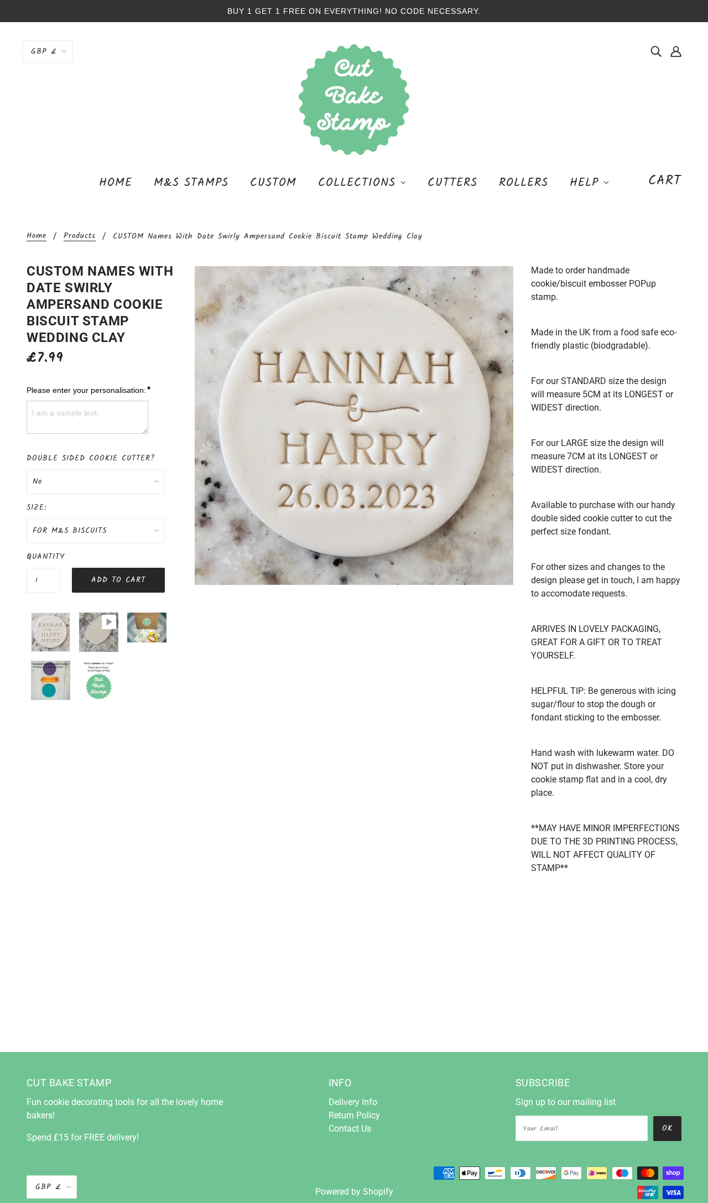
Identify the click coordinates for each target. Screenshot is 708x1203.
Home (36, 236)
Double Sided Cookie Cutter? (91, 458)
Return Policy (354, 1115)
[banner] (354, 99)
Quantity (43, 557)
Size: (36, 507)
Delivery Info (353, 1102)
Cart (664, 180)
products (80, 236)
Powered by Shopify (354, 1191)
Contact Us (350, 1128)
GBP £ (43, 51)
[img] (656, 51)
